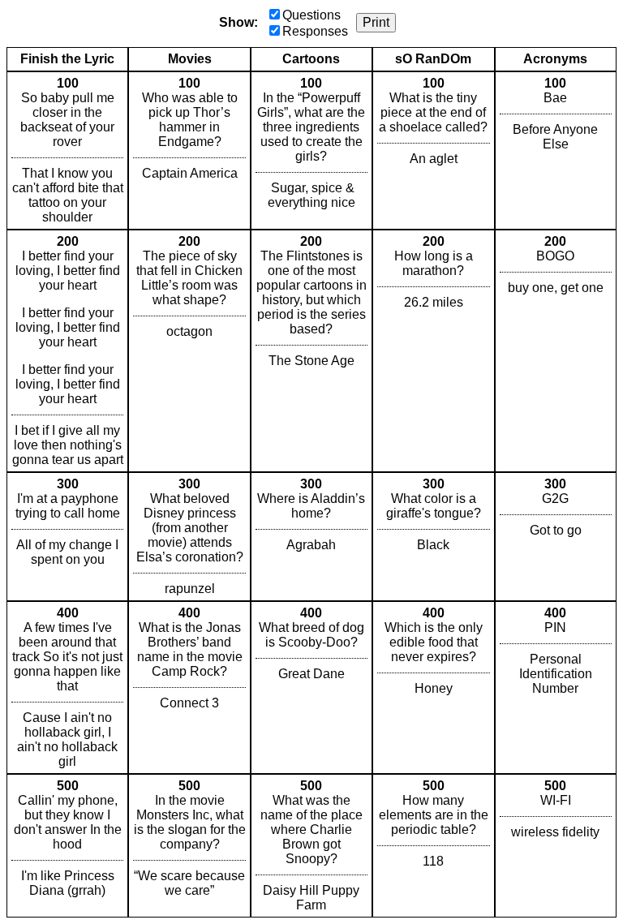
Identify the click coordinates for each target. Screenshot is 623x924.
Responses (315, 31)
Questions (311, 15)
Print (376, 22)
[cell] (67, 150)
